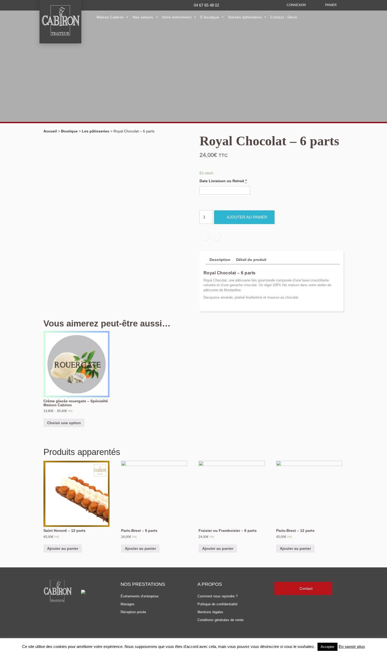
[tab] (220, 260)
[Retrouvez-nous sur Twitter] (125, 4)
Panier (331, 5)
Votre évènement (176, 17)
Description (220, 259)
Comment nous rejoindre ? (217, 596)
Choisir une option (64, 423)
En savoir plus (352, 646)
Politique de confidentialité (217, 604)
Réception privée (133, 612)
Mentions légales (210, 612)
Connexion (296, 5)
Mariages (128, 604)
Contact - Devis (283, 17)
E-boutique (209, 17)
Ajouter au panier (247, 217)
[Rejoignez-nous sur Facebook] (118, 4)
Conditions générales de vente (220, 620)
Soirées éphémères (245, 17)
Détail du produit (251, 259)
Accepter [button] (327, 647)
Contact (306, 588)
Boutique (69, 131)
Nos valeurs (143, 17)
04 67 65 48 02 (206, 5)
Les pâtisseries (95, 131)
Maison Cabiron (110, 17)
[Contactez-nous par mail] (140, 4)
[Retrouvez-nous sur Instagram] (133, 4)
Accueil (50, 131)
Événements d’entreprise (139, 596)
